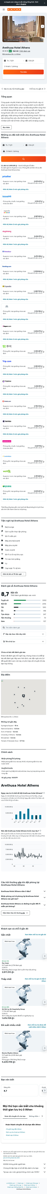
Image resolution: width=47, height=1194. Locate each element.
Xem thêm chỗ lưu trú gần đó (35, 935)
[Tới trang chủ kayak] (14, 9)
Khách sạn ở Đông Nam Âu (15, 1187)
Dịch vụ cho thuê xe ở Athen (15, 1132)
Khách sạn (20, 1183)
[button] (44, 3)
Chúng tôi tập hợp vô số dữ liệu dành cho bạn (20, 1168)
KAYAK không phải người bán (14, 1164)
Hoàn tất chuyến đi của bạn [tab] (15, 1116)
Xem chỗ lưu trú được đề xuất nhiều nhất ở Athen (37, 1026)
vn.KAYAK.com (10, 1183)
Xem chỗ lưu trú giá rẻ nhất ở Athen (35, 980)
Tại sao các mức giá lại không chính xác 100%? (21, 1172)
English (23, 4)
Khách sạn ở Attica (29, 1185)
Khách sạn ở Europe (32, 1183)
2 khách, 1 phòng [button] (11, 66)
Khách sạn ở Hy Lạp (15, 1185)
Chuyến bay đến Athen (14, 1129)
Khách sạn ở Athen (12, 1135)
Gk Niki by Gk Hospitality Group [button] (13, 1009)
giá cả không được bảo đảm (11, 1158)
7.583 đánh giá (24, 51)
